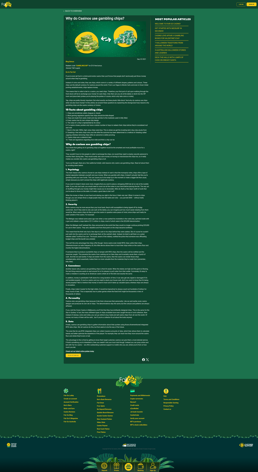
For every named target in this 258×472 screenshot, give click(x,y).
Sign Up (251, 4)
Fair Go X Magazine (71, 418)
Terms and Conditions (171, 399)
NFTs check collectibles (138, 425)
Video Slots (101, 422)
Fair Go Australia (70, 422)
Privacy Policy (168, 406)
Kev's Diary (68, 405)
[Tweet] (147, 359)
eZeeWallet (134, 408)
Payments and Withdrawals (140, 395)
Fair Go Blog (68, 415)
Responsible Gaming (170, 403)
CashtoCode (134, 415)
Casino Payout (102, 426)
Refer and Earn (69, 408)
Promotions (101, 396)
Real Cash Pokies (103, 429)
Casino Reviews (69, 412)
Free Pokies (101, 432)
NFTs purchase (135, 422)
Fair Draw (100, 403)
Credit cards (134, 405)
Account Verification (71, 402)
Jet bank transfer (136, 412)
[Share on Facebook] (143, 359)
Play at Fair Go (73, 355)
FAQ (164, 396)
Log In (241, 4)
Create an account (70, 399)
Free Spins (101, 406)
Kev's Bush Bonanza (104, 399)
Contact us (167, 409)
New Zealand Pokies (104, 419)
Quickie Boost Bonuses (105, 413)
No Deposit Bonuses (104, 409)
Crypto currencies (136, 399)
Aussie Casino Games (105, 416)
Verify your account (137, 418)
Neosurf (133, 402)
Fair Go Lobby (69, 395)
